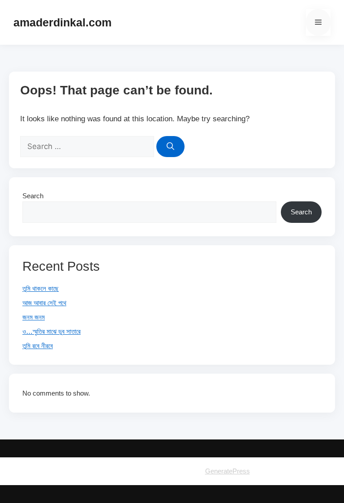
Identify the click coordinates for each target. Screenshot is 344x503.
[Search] (170, 147)
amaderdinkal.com (62, 22)
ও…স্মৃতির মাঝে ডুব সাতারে (51, 331)
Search (32, 196)
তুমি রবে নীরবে (37, 346)
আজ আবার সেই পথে (44, 303)
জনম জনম (33, 317)
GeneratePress (227, 471)
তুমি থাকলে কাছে (40, 288)
